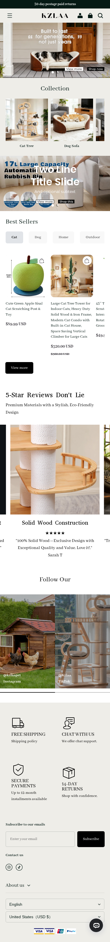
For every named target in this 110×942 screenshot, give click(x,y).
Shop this (66, 201)
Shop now (96, 69)
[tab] (53, 72)
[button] (10, 16)
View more (74, 69)
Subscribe (91, 839)
